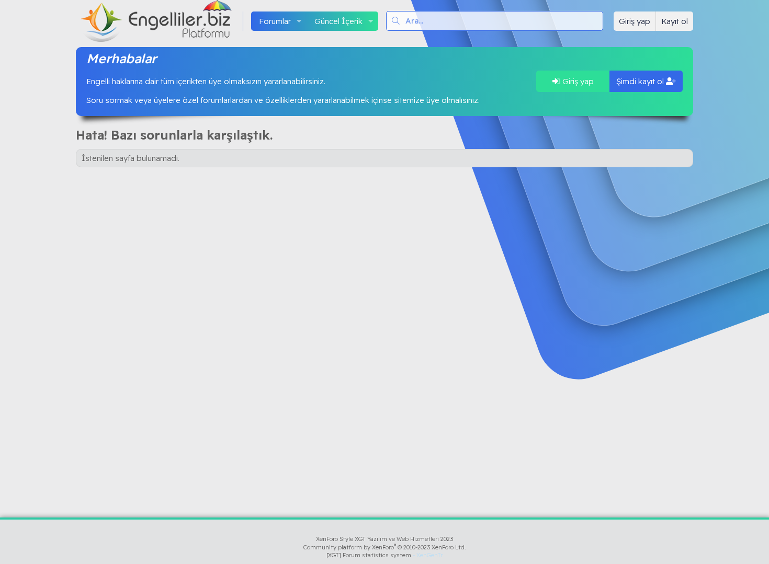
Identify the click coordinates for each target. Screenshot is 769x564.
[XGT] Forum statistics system (384, 555)
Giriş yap (577, 81)
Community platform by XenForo (384, 547)
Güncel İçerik (338, 21)
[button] (299, 21)
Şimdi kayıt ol (641, 81)
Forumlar (275, 21)
